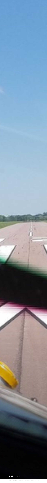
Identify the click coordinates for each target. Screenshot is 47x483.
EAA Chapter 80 (15, 476)
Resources (32, 480)
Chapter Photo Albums (26, 480)
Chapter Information (20, 480)
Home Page (10, 480)
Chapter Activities (15, 480)
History (35, 480)
